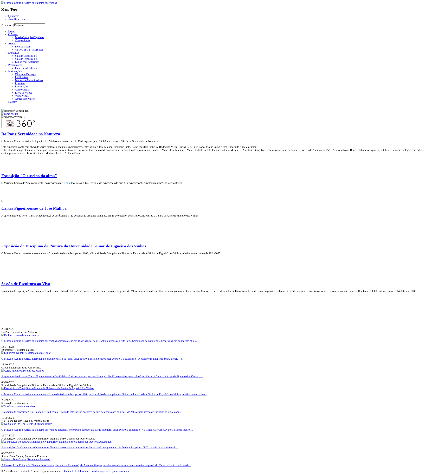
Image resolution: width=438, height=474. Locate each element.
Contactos (13, 16)
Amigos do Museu (25, 98)
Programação (15, 65)
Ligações (20, 83)
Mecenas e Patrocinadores (29, 80)
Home (11, 31)
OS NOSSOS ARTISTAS (29, 49)
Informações (15, 71)
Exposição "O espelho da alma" (29, 175)
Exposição (14, 52)
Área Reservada (16, 19)
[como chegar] (9, 113)
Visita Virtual (22, 95)
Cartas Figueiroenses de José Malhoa (34, 208)
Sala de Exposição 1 (26, 55)
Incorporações (22, 46)
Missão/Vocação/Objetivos (29, 37)
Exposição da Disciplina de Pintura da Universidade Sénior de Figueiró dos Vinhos (73, 246)
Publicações (21, 77)
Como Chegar (22, 89)
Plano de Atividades (26, 68)
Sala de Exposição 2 (26, 58)
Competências (22, 40)
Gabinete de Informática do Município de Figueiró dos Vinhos (97, 471)
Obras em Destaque (25, 74)
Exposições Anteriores (27, 61)
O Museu (13, 34)
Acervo (12, 43)
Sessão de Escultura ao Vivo (25, 284)
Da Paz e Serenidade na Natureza (30, 134)
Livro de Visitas (23, 92)
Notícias (12, 101)
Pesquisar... (7, 25)
